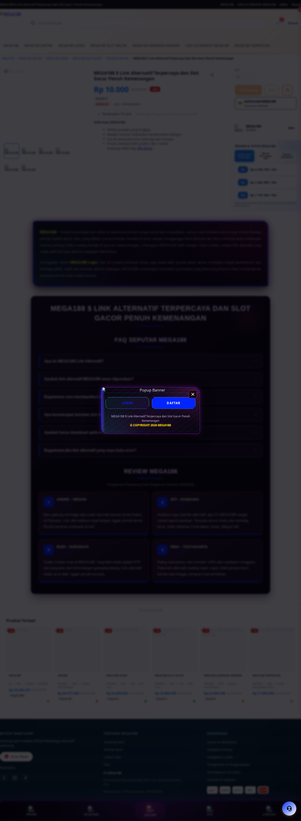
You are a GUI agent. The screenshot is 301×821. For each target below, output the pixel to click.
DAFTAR (173, 403)
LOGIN (127, 403)
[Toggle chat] (289, 809)
